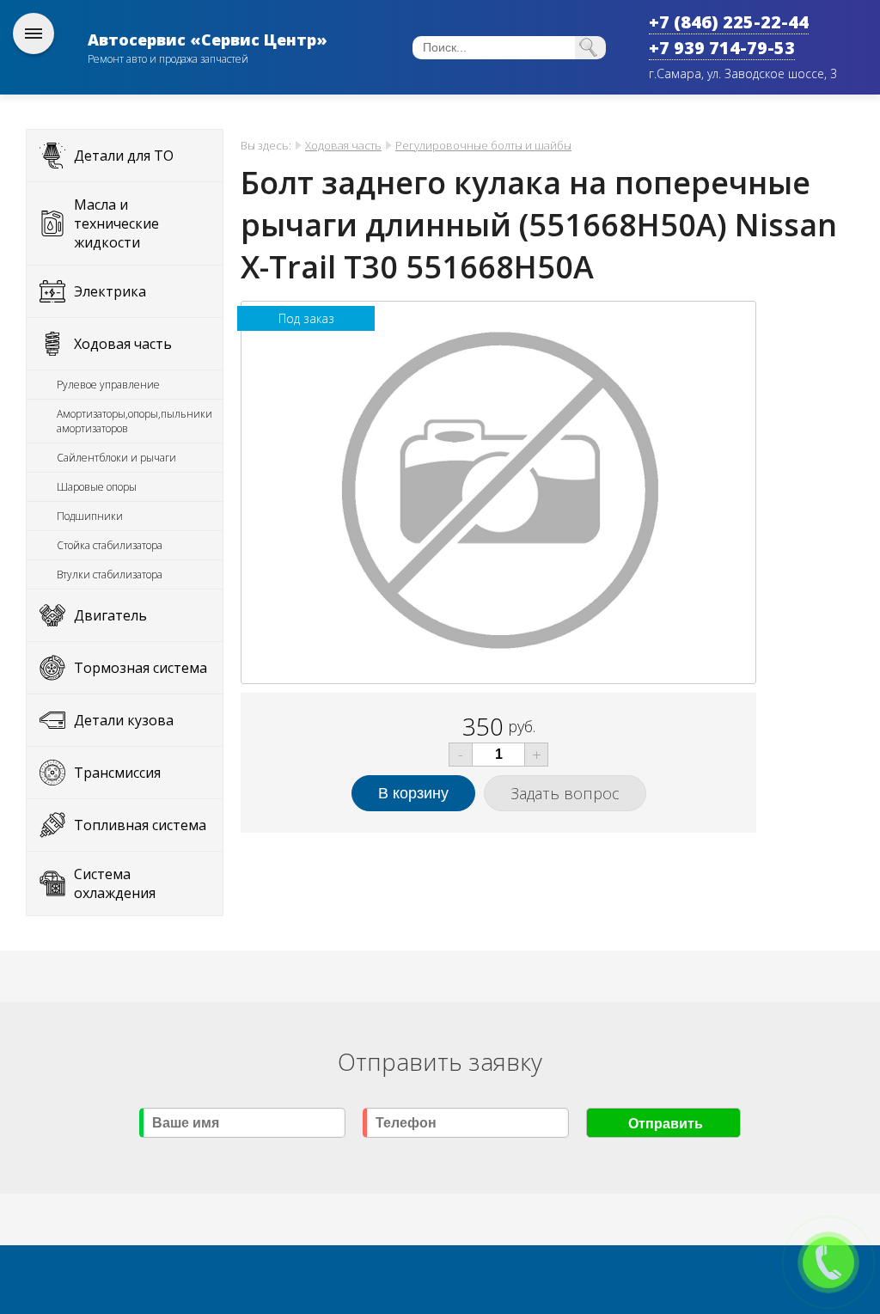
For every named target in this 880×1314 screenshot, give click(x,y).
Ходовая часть (123, 343)
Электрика (110, 291)
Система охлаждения (115, 883)
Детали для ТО (124, 155)
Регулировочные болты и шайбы (483, 145)
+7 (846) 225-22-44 (729, 22)
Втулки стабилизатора (109, 574)
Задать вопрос (565, 793)
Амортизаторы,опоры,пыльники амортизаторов (134, 421)
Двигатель (110, 615)
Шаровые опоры (97, 487)
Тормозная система (140, 667)
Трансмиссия (117, 772)
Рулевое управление (108, 384)
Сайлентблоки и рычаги (116, 457)
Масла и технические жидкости (116, 223)
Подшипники (90, 516)
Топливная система (140, 825)
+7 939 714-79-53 (722, 47)
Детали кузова (124, 720)
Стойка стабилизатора (109, 545)
